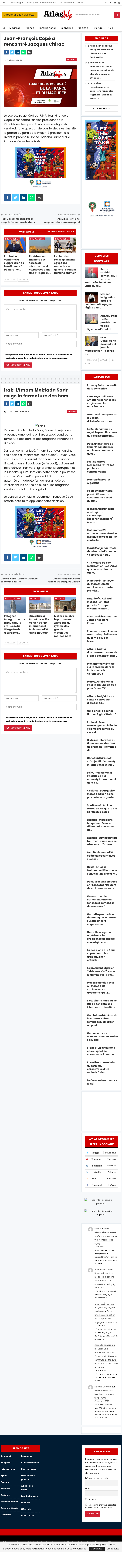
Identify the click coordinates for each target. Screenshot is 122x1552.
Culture (98, 28)
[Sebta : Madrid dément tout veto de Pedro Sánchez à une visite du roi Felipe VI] (91, 272)
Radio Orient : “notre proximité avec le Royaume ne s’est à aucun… (100, 496)
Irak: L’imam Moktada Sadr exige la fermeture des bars (18, 220)
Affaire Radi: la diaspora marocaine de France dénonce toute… (102, 652)
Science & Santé (48, 2)
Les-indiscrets (29, 1496)
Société (83, 28)
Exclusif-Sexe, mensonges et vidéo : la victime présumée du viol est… (102, 727)
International (48, 28)
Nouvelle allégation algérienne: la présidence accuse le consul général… (101, 937)
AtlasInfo (92, 1499)
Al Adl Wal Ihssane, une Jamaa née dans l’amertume (102, 620)
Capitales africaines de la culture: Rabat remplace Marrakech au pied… (102, 1020)
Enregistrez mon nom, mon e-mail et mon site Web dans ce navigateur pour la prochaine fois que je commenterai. (38, 356)
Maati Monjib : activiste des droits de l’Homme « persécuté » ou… (101, 551)
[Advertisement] (101, 1111)
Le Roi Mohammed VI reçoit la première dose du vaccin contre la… (102, 432)
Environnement (67, 2)
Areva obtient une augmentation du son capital (62, 220)
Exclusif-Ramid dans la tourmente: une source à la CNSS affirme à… (102, 841)
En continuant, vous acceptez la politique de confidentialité (100, 1506)
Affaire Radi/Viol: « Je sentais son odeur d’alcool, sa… (100, 700)
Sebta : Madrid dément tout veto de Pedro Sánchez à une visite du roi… (101, 277)
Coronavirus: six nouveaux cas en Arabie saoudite (102, 1036)
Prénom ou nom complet (96, 1478)
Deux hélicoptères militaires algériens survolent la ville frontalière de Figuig (106, 1236)
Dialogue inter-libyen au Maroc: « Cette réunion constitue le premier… (100, 585)
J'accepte (96, 1548)
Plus (80, 2)
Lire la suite (113, 1549)
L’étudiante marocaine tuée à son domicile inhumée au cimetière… (102, 1004)
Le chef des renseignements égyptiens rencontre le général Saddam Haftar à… (101, 91)
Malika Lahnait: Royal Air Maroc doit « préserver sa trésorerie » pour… (100, 987)
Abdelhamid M (102, 1269)
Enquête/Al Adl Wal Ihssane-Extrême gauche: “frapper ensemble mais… (99, 603)
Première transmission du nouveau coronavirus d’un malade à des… (101, 1067)
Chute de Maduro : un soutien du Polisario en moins (106, 1363)
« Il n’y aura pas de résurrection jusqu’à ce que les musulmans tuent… (102, 567)
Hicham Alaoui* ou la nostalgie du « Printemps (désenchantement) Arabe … (100, 515)
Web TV (25, 1502)
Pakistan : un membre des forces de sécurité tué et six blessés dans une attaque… (102, 70)
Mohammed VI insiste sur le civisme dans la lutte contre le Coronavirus (101, 668)
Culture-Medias (12, 598)
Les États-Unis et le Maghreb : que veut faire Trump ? (105, 1394)
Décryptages (16, 2)
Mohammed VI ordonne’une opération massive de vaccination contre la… (102, 535)
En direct (71, 59)
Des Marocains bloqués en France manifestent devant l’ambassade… (102, 885)
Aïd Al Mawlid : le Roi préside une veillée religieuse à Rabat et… (101, 322)
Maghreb (15, 28)
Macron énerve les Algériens (99, 481)
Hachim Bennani (103, 1386)
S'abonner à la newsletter (19, 15)
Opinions (6, 1514)
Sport (4, 1475)
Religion (72, 411)
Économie (67, 28)
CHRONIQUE (27, 1515)
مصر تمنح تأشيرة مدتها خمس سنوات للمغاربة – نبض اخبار (105, 1307)
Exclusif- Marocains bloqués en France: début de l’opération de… (100, 825)
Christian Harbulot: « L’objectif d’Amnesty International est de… (101, 761)
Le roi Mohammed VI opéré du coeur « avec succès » (101, 856)
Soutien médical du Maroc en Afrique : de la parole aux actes (102, 809)
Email (88, 1488)
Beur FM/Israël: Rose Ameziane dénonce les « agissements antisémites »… (101, 401)
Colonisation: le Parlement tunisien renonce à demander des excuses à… (100, 901)
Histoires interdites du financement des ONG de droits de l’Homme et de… (102, 745)
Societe (5, 1488)
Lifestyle (26, 1509)
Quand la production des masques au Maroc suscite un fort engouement (102, 919)
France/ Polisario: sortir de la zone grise (102, 387)
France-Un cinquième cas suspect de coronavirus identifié (101, 1051)
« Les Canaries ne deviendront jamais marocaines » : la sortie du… (100, 346)
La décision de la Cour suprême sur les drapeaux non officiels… (101, 955)
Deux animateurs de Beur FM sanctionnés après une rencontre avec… (100, 448)
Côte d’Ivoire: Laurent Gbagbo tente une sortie (19, 580)
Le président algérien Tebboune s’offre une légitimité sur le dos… (101, 971)
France (30, 28)
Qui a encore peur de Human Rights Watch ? (101, 712)
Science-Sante (9, 1508)
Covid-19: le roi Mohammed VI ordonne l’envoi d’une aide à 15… (102, 870)
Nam (97, 1228)
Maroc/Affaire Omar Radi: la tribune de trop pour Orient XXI (101, 685)
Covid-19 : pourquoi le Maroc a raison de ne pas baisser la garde (101, 794)
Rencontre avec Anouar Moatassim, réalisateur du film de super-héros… (102, 636)
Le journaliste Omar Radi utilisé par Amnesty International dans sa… (101, 777)
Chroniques (32, 2)
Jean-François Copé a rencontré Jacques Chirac (64, 580)
